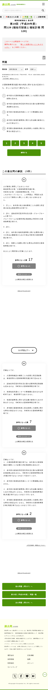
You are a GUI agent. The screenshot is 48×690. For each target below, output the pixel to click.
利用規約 (11, 663)
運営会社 (11, 655)
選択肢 (4, 69)
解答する (24, 152)
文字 (26, 69)
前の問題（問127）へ (24, 586)
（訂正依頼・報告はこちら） (10, 78)
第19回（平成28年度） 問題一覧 (24, 594)
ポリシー (30, 663)
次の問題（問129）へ (24, 602)
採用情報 (11, 659)
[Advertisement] (24, 317)
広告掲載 (30, 655)
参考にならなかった (24, 274)
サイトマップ (12, 667)
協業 (29, 659)
